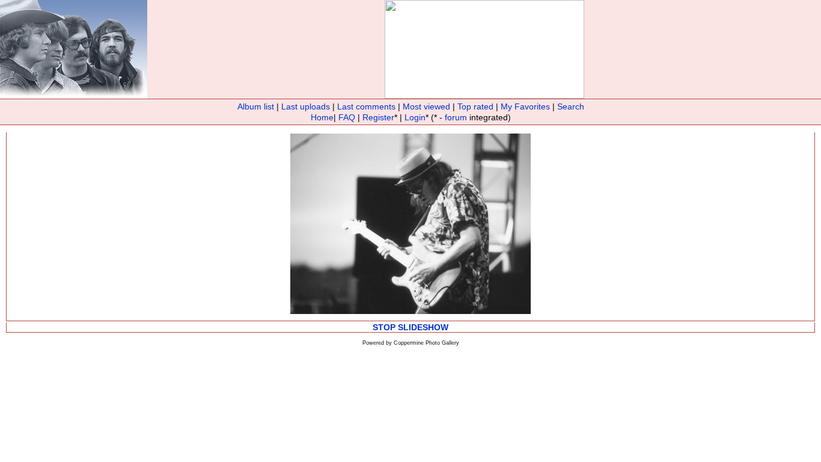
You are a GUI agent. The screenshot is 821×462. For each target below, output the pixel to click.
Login (415, 117)
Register (378, 117)
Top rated (475, 106)
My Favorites (525, 106)
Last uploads (305, 106)
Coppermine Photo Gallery (426, 343)
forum (456, 117)
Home (322, 117)
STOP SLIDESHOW (410, 327)
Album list (255, 106)
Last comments (366, 106)
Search (570, 106)
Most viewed (426, 106)
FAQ (346, 117)
